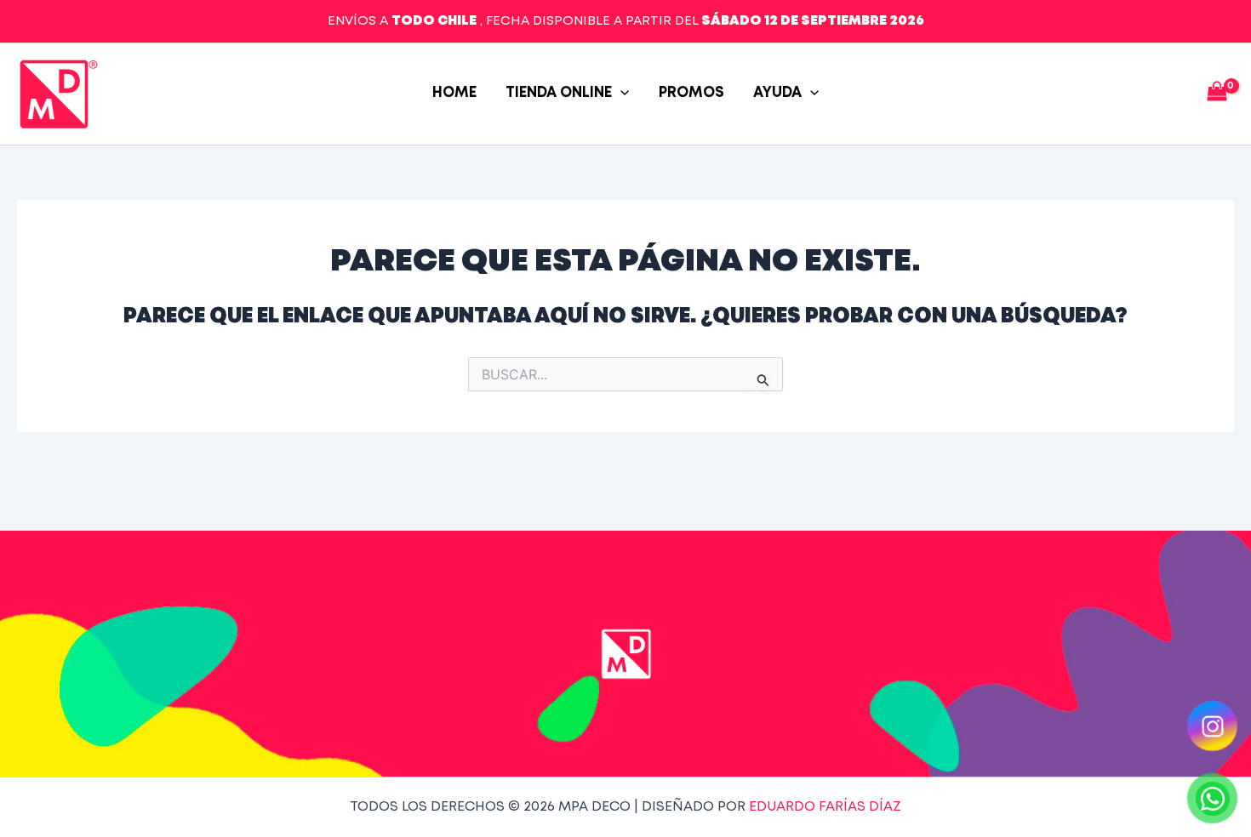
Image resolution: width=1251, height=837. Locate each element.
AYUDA (777, 93)
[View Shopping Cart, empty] (1216, 94)
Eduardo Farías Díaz (825, 806)
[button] (620, 94)
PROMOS (691, 93)
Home (454, 93)
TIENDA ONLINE (559, 93)
